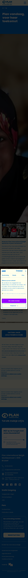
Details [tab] (14, 275)
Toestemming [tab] (5, 275)
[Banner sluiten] (25, 271)
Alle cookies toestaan (14, 300)
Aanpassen (13, 305)
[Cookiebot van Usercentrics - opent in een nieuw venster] (16, 271)
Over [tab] (23, 275)
